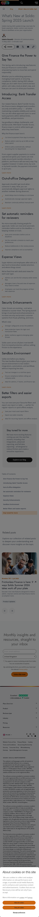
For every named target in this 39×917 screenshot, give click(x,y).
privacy (30, 897)
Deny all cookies (19, 907)
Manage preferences (19, 912)
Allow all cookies (19, 903)
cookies (21, 897)
